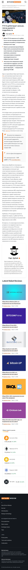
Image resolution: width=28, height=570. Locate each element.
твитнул (8, 131)
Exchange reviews (5, 527)
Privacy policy (4, 537)
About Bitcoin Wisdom (6, 505)
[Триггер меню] (2, 2)
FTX (3, 76)
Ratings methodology (6, 513)
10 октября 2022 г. (16, 160)
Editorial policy (4, 510)
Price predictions (5, 521)
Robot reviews (4, 524)
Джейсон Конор (7, 306)
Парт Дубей (13, 258)
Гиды (2, 529)
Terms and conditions (6, 540)
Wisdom (9, 498)
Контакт (3, 508)
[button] (25, 2)
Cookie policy (4, 543)
